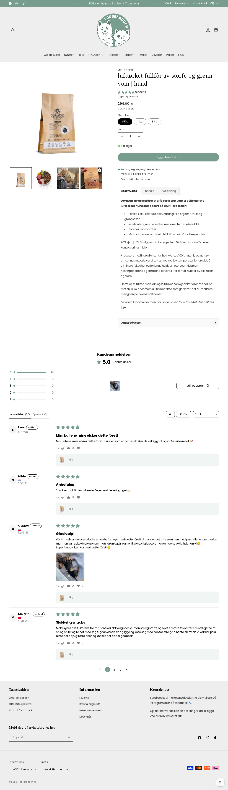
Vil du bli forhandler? (20, 710)
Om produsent (168, 323)
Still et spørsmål (197, 386)
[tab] (129, 191)
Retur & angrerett (89, 704)
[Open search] (170, 414)
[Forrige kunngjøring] (73, 3)
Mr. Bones (125, 70)
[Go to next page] (127, 669)
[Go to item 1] (115, 386)
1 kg (140, 121)
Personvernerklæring (91, 710)
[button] (13, 30)
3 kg (154, 121)
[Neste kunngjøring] (155, 3)
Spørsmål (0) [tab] (40, 414)
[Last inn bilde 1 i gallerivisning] (21, 178)
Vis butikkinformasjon (135, 179)
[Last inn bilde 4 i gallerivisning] (68, 178)
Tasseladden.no (27, 781)
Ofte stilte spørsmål (20, 704)
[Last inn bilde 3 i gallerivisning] (44, 178)
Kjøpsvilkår (85, 716)
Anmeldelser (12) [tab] (20, 414)
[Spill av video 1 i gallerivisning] (91, 178)
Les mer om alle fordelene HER (179, 224)
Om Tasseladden (19, 698)
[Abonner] (69, 737)
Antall (121, 129)
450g (125, 121)
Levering (84, 698)
